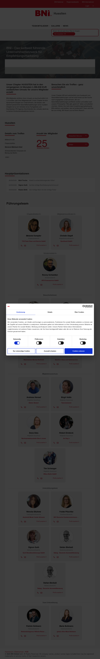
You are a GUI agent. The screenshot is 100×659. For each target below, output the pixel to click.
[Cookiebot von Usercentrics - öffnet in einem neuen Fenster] (83, 306)
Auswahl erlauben (50, 351)
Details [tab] (50, 312)
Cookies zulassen (79, 351)
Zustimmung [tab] (20, 312)
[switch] (39, 343)
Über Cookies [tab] (79, 312)
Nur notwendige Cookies (21, 351)
